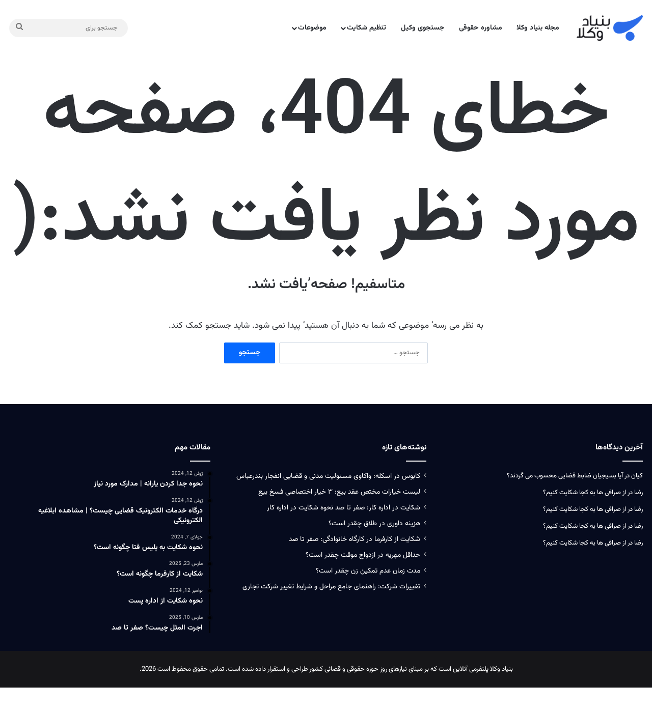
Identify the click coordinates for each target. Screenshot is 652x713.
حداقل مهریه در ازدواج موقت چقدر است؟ (363, 555)
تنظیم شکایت (366, 28)
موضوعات (312, 28)
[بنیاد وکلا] (610, 28)
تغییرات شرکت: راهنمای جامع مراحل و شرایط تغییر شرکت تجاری (331, 586)
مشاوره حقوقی (480, 28)
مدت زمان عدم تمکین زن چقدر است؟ (368, 570)
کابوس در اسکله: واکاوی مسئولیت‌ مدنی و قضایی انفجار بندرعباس (328, 476)
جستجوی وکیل (423, 28)
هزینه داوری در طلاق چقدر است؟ (374, 523)
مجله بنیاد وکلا (538, 28)
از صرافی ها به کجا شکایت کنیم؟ (584, 493)
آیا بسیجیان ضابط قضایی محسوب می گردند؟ (565, 476)
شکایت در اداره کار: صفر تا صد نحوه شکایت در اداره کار (343, 507)
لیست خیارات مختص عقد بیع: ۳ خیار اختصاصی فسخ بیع (339, 492)
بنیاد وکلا (501, 669)
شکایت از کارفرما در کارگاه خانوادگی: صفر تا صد (354, 539)
